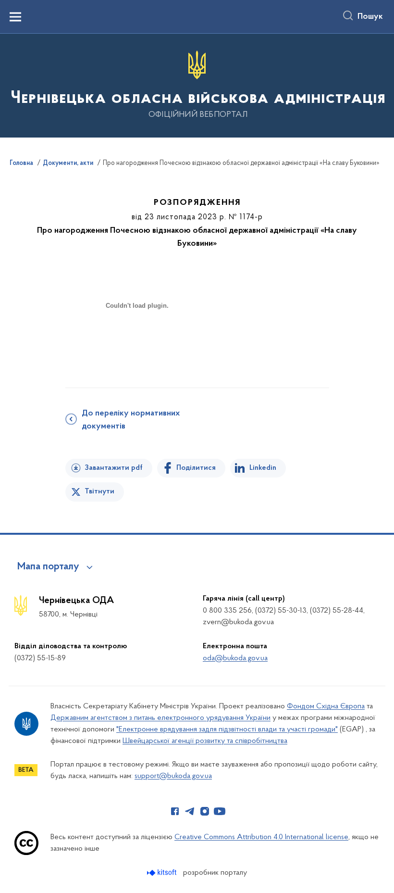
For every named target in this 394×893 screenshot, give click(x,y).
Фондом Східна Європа (326, 706)
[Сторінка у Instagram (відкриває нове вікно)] (204, 811)
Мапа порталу (48, 567)
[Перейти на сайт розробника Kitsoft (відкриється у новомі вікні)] (162, 872)
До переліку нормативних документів (131, 420)
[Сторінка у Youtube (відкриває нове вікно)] (219, 811)
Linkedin (262, 468)
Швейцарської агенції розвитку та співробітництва (205, 741)
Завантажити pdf (114, 468)
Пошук (370, 17)
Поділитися (196, 468)
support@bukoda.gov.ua (173, 776)
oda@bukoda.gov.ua (235, 658)
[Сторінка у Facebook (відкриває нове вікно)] (175, 811)
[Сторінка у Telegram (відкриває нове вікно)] (190, 811)
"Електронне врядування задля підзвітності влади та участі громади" (227, 729)
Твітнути (99, 491)
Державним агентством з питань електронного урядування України (160, 718)
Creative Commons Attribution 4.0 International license (261, 837)
